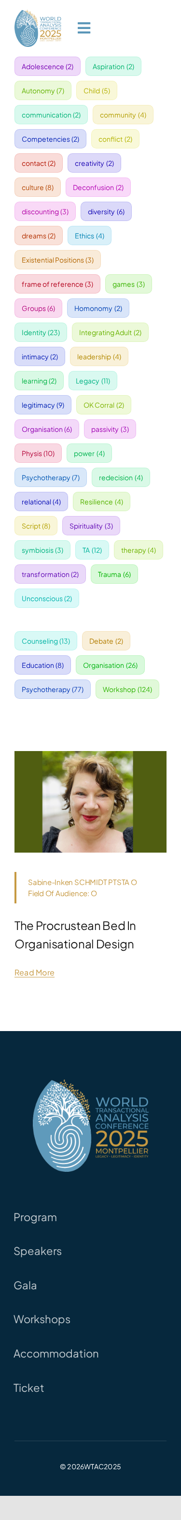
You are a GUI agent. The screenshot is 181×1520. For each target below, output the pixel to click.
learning (39, 380)
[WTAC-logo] (37, 13)
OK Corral (104, 404)
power (89, 453)
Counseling (46, 640)
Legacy (93, 380)
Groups (39, 308)
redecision (121, 477)
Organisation (47, 429)
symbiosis (43, 550)
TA (92, 550)
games (128, 284)
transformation (50, 574)
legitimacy (43, 404)
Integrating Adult (110, 332)
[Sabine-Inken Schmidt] (90, 755)
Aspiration (113, 66)
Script (36, 525)
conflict (115, 138)
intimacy (40, 356)
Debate (106, 640)
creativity (94, 163)
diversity (106, 211)
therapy (138, 550)
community (123, 114)
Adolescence (48, 66)
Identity (41, 332)
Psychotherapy (51, 477)
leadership (99, 356)
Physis (38, 453)
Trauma (114, 574)
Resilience (101, 501)
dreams (39, 235)
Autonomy (43, 90)
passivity (110, 429)
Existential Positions (58, 259)
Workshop (127, 689)
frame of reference (58, 284)
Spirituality (91, 525)
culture (38, 187)
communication (51, 114)
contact (39, 163)
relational (41, 501)
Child (97, 90)
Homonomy (98, 308)
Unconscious (47, 598)
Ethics (89, 235)
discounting (45, 211)
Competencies (51, 138)
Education (43, 665)
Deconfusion (98, 187)
